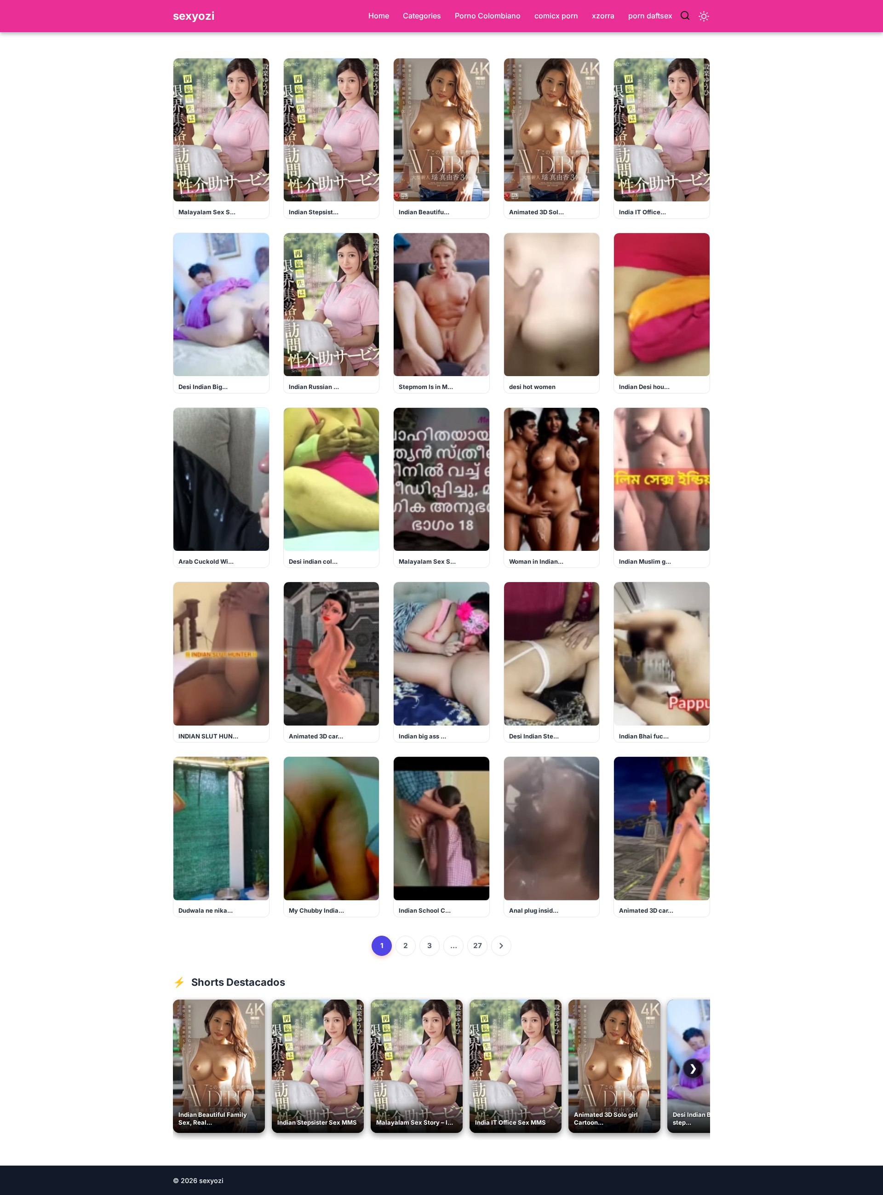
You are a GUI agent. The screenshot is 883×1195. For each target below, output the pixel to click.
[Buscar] (685, 16)
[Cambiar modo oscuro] (704, 16)
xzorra (603, 15)
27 (477, 945)
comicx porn (556, 15)
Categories (422, 15)
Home (378, 15)
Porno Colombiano (488, 15)
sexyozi (194, 16)
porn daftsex (650, 15)
